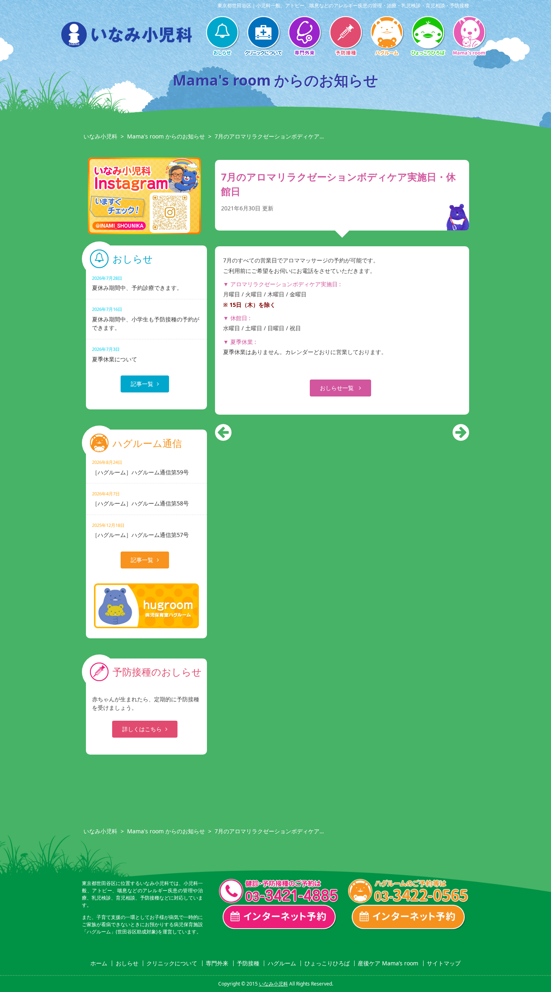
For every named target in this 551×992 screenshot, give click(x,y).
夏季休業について (114, 354)
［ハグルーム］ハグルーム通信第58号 (140, 499)
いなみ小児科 (100, 136)
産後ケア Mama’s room (469, 36)
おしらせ (222, 36)
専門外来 (304, 36)
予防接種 (345, 36)
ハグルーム (386, 36)
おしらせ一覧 (337, 388)
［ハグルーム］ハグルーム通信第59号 (140, 467)
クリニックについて (263, 36)
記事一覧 (142, 384)
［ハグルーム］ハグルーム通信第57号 (140, 530)
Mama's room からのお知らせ (166, 136)
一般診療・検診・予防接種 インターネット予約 (279, 917)
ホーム (98, 963)
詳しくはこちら (142, 729)
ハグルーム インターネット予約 (408, 917)
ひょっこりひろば (428, 36)
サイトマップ (444, 963)
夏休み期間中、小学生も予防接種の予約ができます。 (145, 318)
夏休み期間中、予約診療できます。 (137, 283)
